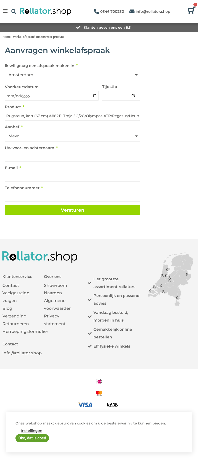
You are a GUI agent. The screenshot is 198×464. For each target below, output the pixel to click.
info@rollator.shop (22, 352)
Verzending (14, 316)
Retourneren (15, 323)
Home (6, 37)
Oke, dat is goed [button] (32, 438)
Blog (7, 308)
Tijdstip (109, 86)
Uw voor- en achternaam (30, 148)
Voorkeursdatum (22, 87)
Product (13, 107)
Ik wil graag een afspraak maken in (40, 65)
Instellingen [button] (31, 431)
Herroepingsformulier (25, 331)
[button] (14, 11)
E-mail (12, 168)
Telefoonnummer (23, 188)
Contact (10, 285)
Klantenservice (17, 276)
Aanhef (12, 127)
